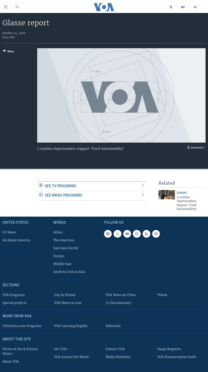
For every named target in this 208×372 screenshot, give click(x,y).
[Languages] (171, 7)
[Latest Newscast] (195, 7)
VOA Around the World (71, 357)
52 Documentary (118, 303)
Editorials (113, 326)
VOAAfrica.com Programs (21, 326)
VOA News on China (121, 295)
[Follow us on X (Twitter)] (117, 234)
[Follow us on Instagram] (137, 234)
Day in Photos (64, 295)
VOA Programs (13, 295)
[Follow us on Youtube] (127, 234)
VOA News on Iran (68, 303)
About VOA (10, 361)
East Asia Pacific (66, 248)
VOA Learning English (71, 326)
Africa (58, 232)
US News (9, 232)
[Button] (8, 52)
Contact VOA (115, 349)
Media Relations (118, 357)
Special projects (14, 303)
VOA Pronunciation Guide (176, 357)
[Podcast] (156, 234)
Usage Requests (169, 349)
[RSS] (146, 234)
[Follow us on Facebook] (108, 234)
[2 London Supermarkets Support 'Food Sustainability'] (166, 194)
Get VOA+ (61, 349)
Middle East (62, 264)
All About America (16, 240)
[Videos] (183, 7)
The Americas (63, 240)
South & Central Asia (69, 272)
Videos (162, 295)
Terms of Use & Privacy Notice (20, 351)
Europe (182, 193)
